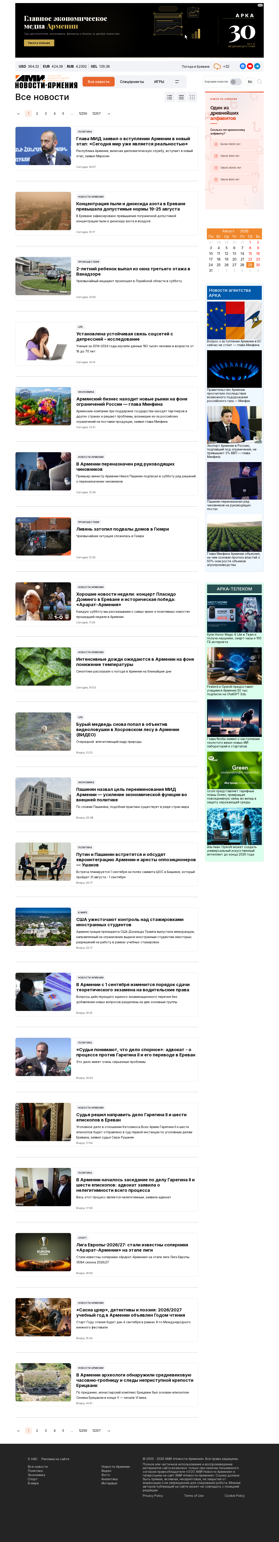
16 (258, 253)
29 (250, 265)
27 (234, 265)
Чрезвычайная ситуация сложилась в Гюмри (110, 536)
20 (234, 259)
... (72, 113)
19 (226, 259)
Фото (105, 1475)
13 (234, 253)
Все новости (98, 81)
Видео (106, 1471)
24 (211, 265)
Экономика (86, 391)
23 (258, 259)
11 (218, 253)
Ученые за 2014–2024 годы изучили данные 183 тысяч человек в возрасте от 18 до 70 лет (135, 348)
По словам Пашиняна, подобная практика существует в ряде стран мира (132, 807)
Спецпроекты (132, 81)
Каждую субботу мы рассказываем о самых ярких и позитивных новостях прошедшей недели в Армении (133, 614)
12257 (96, 113)
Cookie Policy (235, 1495)
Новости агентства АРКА (230, 293)
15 (250, 253)
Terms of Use (194, 1495)
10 (211, 253)
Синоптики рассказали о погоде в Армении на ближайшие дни (123, 671)
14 (242, 253)
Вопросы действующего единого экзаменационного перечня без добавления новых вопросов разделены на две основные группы (126, 999)
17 (211, 259)
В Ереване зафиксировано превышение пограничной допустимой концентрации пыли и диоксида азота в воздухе (126, 218)
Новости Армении (91, 196)
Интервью (109, 1483)
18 (219, 259)
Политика (85, 131)
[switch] (236, 81)
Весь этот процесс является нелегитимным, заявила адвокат (123, 1197)
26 (227, 265)
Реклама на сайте (55, 1459)
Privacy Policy (153, 1495)
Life (80, 326)
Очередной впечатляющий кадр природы (108, 741)
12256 (83, 113)
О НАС (33, 1459)
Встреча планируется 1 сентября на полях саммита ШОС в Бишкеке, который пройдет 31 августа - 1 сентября (135, 874)
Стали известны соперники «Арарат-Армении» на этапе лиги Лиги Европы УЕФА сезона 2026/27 (132, 1259)
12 (226, 253)
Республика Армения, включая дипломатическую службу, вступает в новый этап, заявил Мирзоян (134, 153)
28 (242, 265)
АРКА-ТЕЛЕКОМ (234, 589)
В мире (82, 912)
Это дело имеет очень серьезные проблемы (111, 1062)
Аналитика (109, 1479)
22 (250, 259)
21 (242, 259)
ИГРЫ (159, 81)
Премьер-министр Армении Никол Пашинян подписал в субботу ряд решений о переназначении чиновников (136, 478)
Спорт (82, 1237)
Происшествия (88, 261)
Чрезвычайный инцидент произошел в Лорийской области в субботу (129, 281)
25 (219, 265)
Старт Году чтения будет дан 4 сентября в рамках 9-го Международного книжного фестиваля (133, 1324)
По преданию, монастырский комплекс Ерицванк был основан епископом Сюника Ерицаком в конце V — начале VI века (132, 1394)
